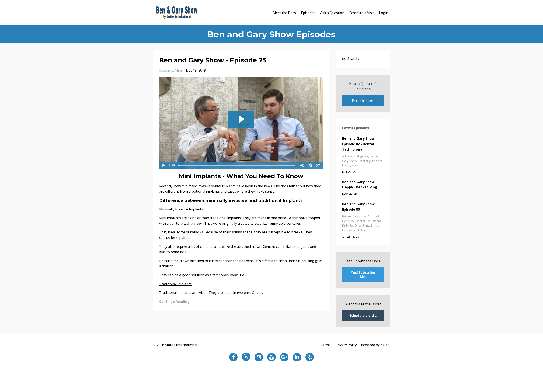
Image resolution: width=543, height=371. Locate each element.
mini (178, 70)
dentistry (365, 161)
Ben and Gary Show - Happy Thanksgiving (359, 184)
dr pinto (347, 225)
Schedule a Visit (361, 12)
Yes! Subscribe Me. (363, 274)
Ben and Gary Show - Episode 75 (212, 60)
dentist (360, 221)
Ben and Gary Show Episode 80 (358, 207)
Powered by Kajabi (375, 345)
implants (166, 70)
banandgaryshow (354, 216)
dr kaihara (374, 221)
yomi (355, 165)
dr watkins (362, 225)
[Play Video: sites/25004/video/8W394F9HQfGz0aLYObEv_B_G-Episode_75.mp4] (241, 119)
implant (377, 161)
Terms (325, 345)
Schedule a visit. (363, 315)
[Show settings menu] (310, 165)
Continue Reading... (175, 301)
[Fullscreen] (319, 165)
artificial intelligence (355, 156)
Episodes (308, 12)
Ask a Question (332, 12)
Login (383, 12)
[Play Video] (163, 165)
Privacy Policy (346, 345)
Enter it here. (363, 100)
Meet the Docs (284, 12)
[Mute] (302, 165)
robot (346, 165)
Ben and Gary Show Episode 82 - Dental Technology (358, 144)
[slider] (237, 165)
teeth (364, 230)
